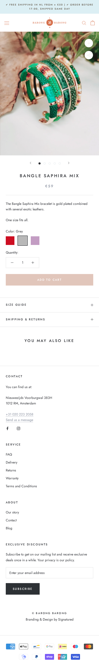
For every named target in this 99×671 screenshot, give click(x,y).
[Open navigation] (6, 23)
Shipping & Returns (25, 319)
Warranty (12, 478)
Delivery (11, 462)
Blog (9, 528)
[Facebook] (7, 428)
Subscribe (23, 589)
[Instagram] (18, 428)
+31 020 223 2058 (19, 414)
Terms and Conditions (21, 486)
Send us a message (19, 419)
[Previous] (30, 163)
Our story (12, 512)
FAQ (9, 454)
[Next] (68, 163)
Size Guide (16, 305)
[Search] (84, 23)
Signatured (66, 619)
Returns (11, 470)
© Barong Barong (49, 613)
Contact (11, 520)
